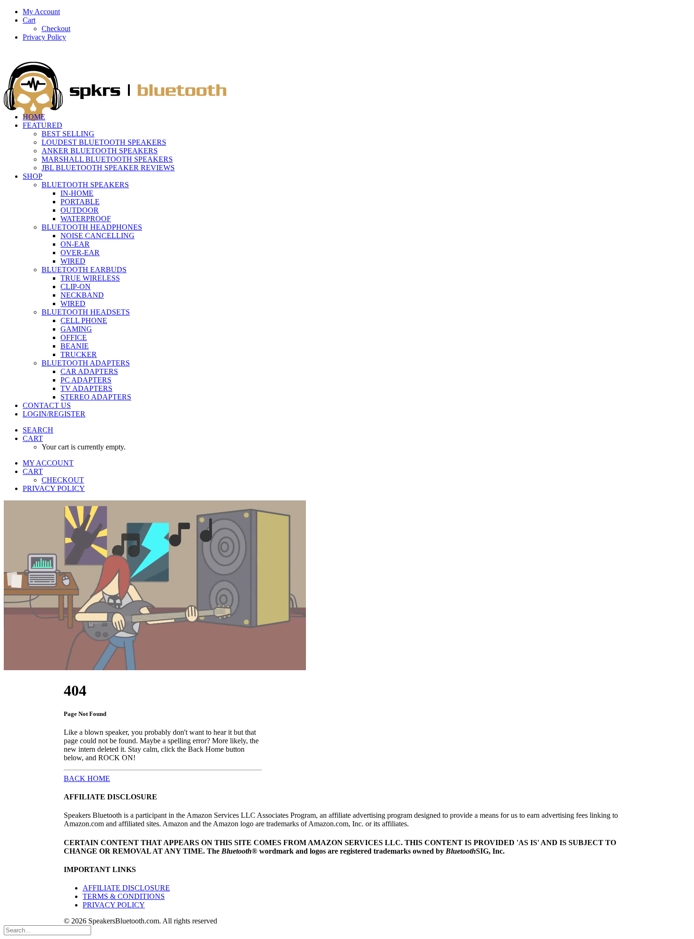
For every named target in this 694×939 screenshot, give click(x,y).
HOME (34, 117)
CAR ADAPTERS (89, 371)
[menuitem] (356, 12)
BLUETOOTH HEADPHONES (92, 227)
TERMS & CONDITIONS (124, 896)
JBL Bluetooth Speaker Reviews (108, 168)
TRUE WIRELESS (90, 278)
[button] (38, 430)
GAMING (76, 329)
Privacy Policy (44, 37)
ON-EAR (75, 244)
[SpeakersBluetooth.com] (347, 77)
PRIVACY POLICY (114, 905)
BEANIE (74, 346)
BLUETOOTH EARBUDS (84, 270)
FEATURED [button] (42, 125)
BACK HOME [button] (87, 778)
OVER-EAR (80, 253)
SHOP (32, 176)
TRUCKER (78, 354)
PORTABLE (80, 202)
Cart (29, 20)
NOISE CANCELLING (97, 236)
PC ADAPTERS (85, 380)
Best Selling (68, 134)
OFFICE (73, 337)
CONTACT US (47, 405)
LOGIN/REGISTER (54, 414)
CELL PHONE (83, 320)
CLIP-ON (75, 287)
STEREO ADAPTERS (95, 397)
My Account (41, 12)
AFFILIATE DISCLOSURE (126, 888)
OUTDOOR (79, 210)
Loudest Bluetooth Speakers (104, 142)
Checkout (56, 29)
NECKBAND (82, 295)
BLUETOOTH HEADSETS (86, 312)
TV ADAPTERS (86, 388)
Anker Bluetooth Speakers (100, 151)
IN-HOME (76, 193)
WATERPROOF (85, 219)
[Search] (47, 930)
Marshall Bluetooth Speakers (107, 159)
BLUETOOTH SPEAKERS (85, 185)
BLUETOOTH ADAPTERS (86, 363)
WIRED (72, 261)
